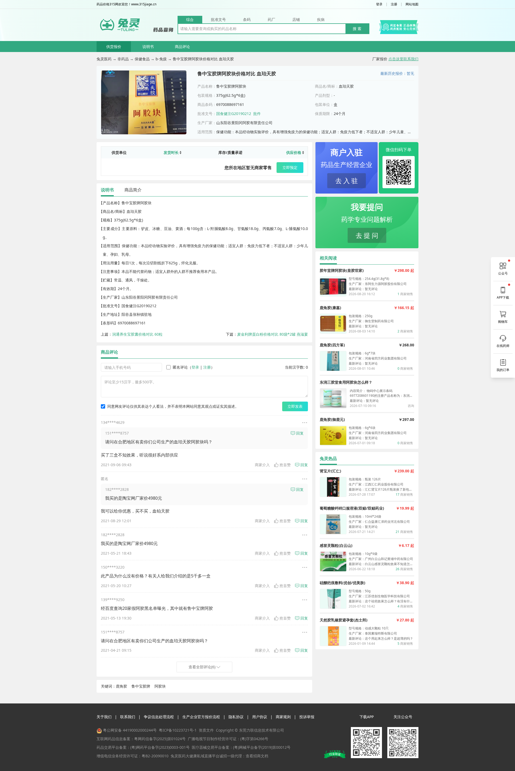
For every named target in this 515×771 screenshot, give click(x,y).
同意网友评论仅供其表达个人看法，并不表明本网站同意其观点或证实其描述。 (173, 406)
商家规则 (283, 716)
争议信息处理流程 (159, 716)
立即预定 (289, 167)
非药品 (123, 58)
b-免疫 (161, 58)
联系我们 (127, 716)
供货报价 (113, 46)
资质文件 (206, 730)
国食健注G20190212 (233, 113)
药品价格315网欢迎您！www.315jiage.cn (126, 4)
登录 (379, 4)
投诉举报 (306, 716)
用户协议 (259, 716)
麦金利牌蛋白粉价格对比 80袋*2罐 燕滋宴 (272, 334)
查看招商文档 (257, 755)
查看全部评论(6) (202, 666)
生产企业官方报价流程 (201, 716)
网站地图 (412, 4)
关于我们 (104, 716)
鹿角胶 (121, 686)
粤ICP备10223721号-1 (178, 730)
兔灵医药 (104, 58)
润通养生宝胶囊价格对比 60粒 (137, 334)
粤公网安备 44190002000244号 (130, 730)
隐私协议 (236, 716)
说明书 (148, 46)
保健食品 (142, 58)
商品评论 (182, 46)
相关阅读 (328, 258)
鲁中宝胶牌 (140, 686)
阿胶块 (160, 686)
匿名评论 (180, 367)
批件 (257, 113)
